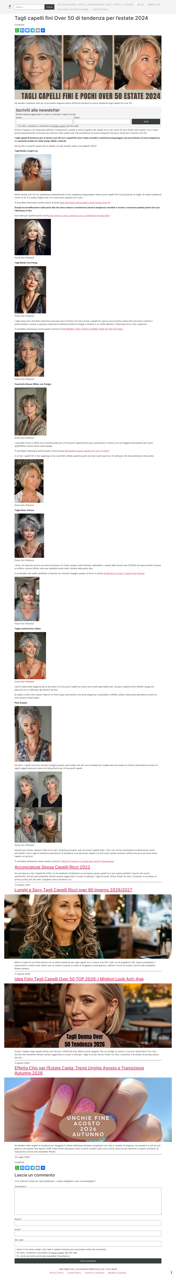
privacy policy (59, 126)
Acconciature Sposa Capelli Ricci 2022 (52, 867)
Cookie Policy (74, 1272)
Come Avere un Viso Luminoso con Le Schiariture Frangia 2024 (79, 215)
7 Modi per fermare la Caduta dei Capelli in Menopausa (87, 861)
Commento (21, 1186)
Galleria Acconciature (73, 9)
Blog (141, 4)
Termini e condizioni (94, 1272)
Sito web (19, 1240)
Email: (77, 117)
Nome (18, 1219)
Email (18, 1229)
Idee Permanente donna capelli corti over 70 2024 (84, 451)
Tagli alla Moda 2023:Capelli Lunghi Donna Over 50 (85, 202)
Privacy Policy (57, 1272)
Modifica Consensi (117, 1272)
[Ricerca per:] (34, 7)
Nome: (19, 117)
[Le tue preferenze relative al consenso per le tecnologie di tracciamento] (171, 1272)
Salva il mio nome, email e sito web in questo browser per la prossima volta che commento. (62, 1249)
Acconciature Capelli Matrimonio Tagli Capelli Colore (96, 4)
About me (154, 4)
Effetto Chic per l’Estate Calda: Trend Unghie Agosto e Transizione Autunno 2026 (79, 1070)
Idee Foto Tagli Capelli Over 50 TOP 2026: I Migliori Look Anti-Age (79, 978)
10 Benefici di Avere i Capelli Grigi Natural (124, 573)
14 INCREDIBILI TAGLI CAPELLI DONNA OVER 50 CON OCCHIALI (91, 329)
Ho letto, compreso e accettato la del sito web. (48, 126)
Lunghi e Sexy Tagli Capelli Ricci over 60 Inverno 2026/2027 (73, 889)
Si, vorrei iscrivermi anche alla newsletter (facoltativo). (43, 1256)
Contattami (100, 9)
